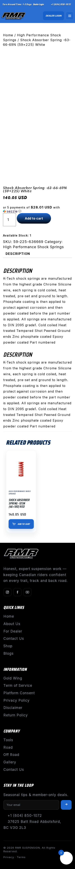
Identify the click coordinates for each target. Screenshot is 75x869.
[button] (37, 209)
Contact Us (13, 638)
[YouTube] (27, 592)
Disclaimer (12, 707)
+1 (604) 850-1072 (61, 4)
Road (8, 747)
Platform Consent (19, 693)
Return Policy (15, 715)
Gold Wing (12, 678)
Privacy (8, 857)
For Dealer (12, 631)
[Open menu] (70, 16)
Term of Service (17, 685)
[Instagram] (7, 592)
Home (8, 35)
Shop (7, 646)
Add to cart (34, 218)
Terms (21, 857)
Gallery (9, 762)
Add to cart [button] (24, 524)
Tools (8, 740)
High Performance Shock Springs (33, 247)
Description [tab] (18, 254)
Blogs (8, 653)
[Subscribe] (66, 805)
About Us (11, 624)
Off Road (11, 754)
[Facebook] (17, 592)
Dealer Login (38, 4)
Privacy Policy (16, 700)
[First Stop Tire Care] (15, 15)
